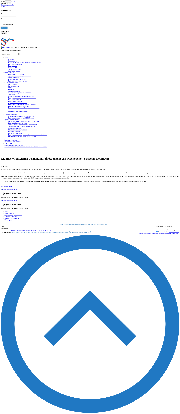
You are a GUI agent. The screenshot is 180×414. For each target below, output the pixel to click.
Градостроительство (14, 99)
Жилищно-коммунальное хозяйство (19, 93)
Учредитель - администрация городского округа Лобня (165, 233)
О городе (11, 59)
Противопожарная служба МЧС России (21, 118)
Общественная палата (15, 128)
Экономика (11, 94)
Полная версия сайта (7, 5)
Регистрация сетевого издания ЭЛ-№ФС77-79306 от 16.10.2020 (31, 230)
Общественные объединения (17, 130)
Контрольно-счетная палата (17, 79)
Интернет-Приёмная (7, 36)
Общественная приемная (16, 133)
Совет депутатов (13, 77)
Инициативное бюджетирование (18, 106)
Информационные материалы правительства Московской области (25, 147)
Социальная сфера (14, 91)
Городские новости (10, 140)
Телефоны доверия (14, 71)
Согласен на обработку (168, 232)
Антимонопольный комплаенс (18, 111)
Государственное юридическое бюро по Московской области (27, 135)
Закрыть (4, 33)
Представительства (10, 114)
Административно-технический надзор (21, 116)
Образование (12, 84)
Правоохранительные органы (17, 81)
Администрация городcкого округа (19, 76)
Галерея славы (12, 66)
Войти (3, 6)
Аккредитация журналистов (13, 145)
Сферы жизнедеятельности (13, 215)
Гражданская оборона (15, 101)
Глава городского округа (16, 74)
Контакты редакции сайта (145, 233)
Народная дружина (14, 131)
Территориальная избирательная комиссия (21, 126)
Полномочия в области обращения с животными (23, 108)
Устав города (12, 61)
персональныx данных (174, 232)
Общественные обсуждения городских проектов (23, 121)
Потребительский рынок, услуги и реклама (22, 104)
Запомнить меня (8, 24)
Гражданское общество (11, 119)
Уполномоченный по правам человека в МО (22, 125)
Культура (11, 89)
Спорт (10, 88)
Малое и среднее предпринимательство (21, 96)
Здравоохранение (13, 86)
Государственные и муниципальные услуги (22, 98)
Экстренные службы (14, 69)
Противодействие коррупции (17, 123)
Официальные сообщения (12, 142)
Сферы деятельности (11, 82)
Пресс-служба (8, 143)
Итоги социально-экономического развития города (24, 62)
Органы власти (9, 72)
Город (6, 57)
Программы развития (15, 64)
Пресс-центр (8, 220)
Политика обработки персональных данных (22, 136)
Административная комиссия (17, 103)
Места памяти (12, 67)
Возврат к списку (6, 186)
